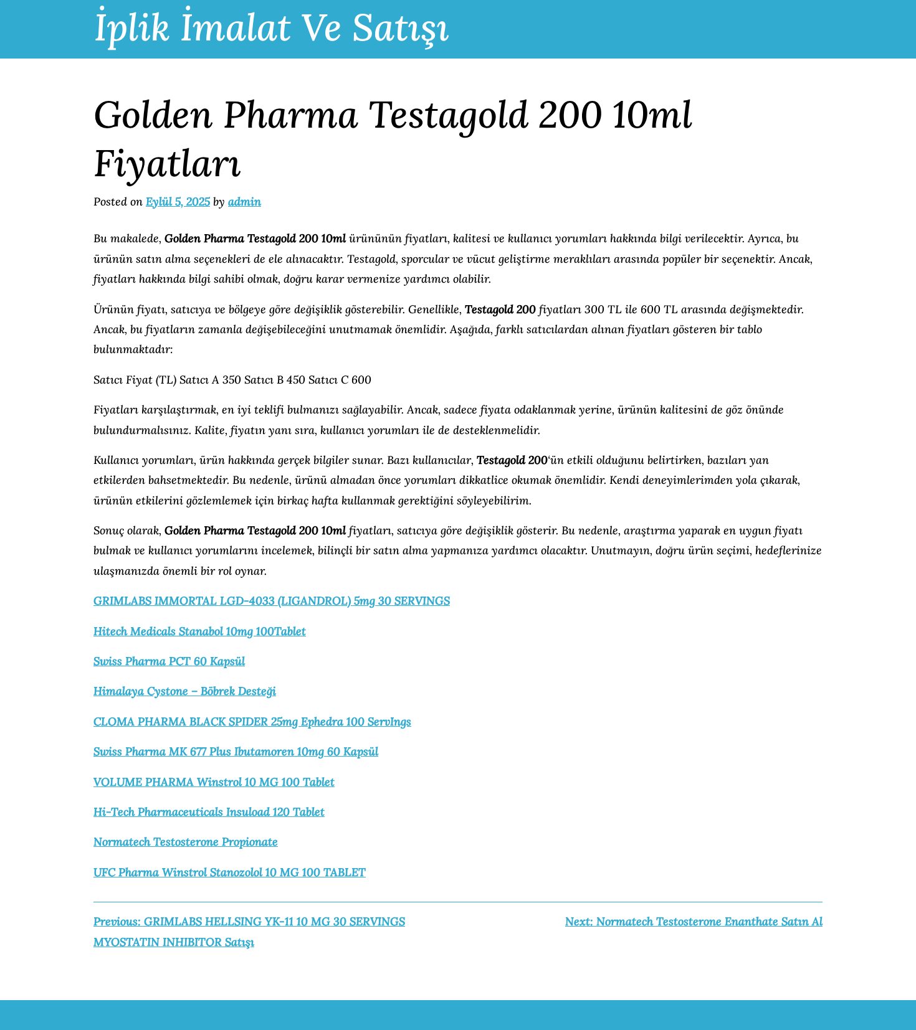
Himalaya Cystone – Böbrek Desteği (184, 691)
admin (244, 201)
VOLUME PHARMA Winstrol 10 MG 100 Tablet (214, 782)
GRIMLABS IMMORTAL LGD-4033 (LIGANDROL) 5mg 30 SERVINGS (271, 600)
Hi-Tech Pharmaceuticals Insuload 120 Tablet (209, 812)
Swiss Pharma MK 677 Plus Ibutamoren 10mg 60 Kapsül (235, 751)
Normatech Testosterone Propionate (185, 841)
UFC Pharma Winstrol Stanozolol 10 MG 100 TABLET (229, 872)
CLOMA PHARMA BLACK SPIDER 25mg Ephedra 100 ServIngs (252, 721)
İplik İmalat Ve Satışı (271, 26)
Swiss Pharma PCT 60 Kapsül (169, 661)
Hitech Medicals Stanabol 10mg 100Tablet (199, 631)
